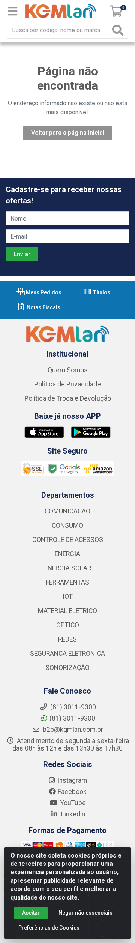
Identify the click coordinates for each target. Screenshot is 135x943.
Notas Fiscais (43, 307)
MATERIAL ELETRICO (67, 611)
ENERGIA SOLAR (67, 568)
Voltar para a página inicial (67, 132)
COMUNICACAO (67, 511)
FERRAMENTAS (67, 582)
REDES (67, 639)
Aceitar (31, 913)
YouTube (72, 803)
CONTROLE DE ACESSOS (67, 539)
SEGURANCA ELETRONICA (67, 653)
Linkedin (72, 814)
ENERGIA (67, 554)
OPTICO (67, 625)
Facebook (72, 791)
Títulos (101, 292)
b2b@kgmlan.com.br (72, 729)
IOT (68, 596)
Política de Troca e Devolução (67, 398)
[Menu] (12, 11)
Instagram (72, 780)
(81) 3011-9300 (72, 718)
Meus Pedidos (43, 292)
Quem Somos (68, 370)
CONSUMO (67, 525)
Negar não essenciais (85, 913)
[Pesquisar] (119, 30)
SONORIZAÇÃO (67, 667)
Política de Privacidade (67, 384)
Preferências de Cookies (49, 928)
